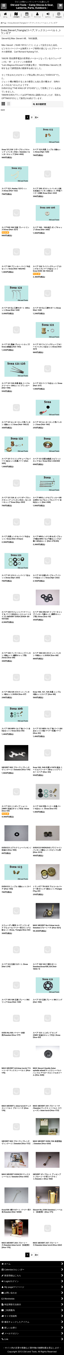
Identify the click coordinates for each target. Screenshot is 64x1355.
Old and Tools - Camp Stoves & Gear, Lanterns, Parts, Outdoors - (32, 6)
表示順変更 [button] (41, 104)
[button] (4, 6)
